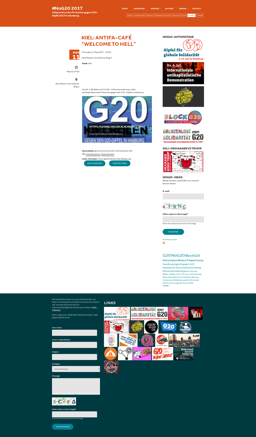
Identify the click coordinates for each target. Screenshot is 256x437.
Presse (182, 8)
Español (191, 15)
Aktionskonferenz (174, 260)
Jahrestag (139, 8)
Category (56, 364)
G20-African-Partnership (188, 274)
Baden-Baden (169, 274)
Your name (57, 327)
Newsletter (169, 267)
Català (130, 15)
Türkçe (200, 15)
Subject (56, 352)
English (150, 15)
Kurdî (184, 15)
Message (56, 376)
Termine (154, 8)
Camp (199, 260)
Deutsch (167, 15)
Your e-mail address (61, 340)
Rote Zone (167, 277)
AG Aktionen (193, 280)
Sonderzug (193, 277)
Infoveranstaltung (93, 155)
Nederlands (140, 15)
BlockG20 (192, 256)
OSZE (190, 283)
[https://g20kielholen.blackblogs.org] (117, 119)
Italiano (176, 15)
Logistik (178, 283)
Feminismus (168, 283)
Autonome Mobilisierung (174, 280)
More (165, 286)
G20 (167, 255)
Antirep (193, 271)
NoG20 (178, 255)
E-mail (166, 191)
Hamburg (168, 264)
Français (158, 15)
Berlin (186, 271)
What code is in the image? (176, 214)
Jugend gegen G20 (184, 264)
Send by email (120, 163)
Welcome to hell (107, 155)
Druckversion (94, 163)
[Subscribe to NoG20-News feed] (183, 242)
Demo (179, 267)
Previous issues (170, 239)
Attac (185, 283)
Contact (196, 8)
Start (125, 8)
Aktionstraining (192, 267)
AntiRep (169, 8)
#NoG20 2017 (67, 8)
